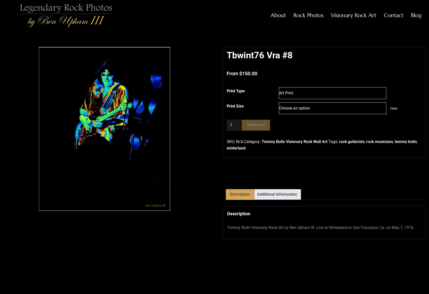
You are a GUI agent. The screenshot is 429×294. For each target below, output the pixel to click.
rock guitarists (351, 141)
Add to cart (256, 125)
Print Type (236, 91)
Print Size (235, 106)
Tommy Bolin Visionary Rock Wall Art (294, 141)
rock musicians (379, 141)
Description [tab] (240, 194)
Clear (393, 108)
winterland (236, 148)
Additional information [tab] (277, 194)
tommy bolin (406, 141)
